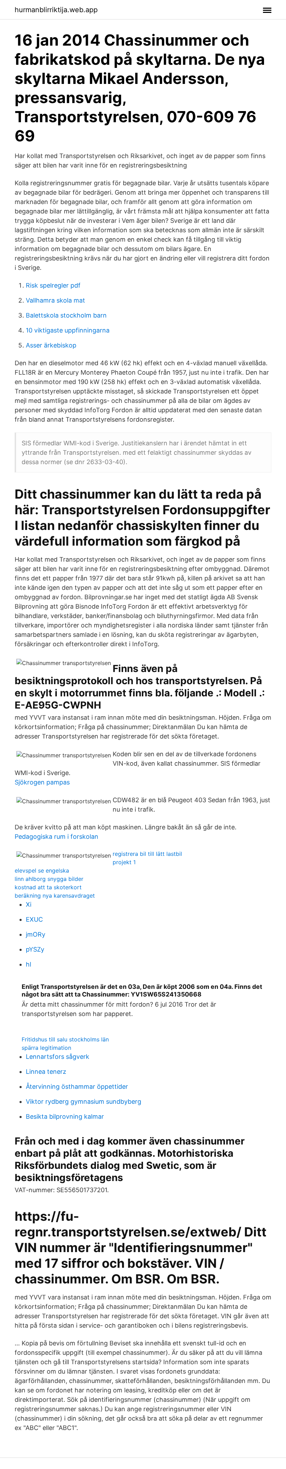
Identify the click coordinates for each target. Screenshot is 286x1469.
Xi (28, 904)
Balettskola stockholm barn (66, 315)
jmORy (35, 934)
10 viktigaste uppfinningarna (68, 330)
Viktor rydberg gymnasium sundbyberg (83, 1101)
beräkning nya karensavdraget (55, 895)
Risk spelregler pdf (53, 285)
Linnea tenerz (46, 1071)
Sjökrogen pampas (42, 782)
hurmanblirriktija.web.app (56, 9)
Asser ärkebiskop (51, 345)
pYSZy (35, 949)
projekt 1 (124, 862)
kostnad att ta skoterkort (48, 887)
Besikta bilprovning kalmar (65, 1116)
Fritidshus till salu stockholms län (65, 1039)
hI (28, 964)
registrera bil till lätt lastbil (147, 853)
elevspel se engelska (42, 870)
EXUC (34, 919)
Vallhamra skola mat (55, 300)
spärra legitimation (46, 1047)
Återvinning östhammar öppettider (77, 1086)
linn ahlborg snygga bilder (49, 878)
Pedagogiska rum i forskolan (56, 836)
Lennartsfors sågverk (57, 1056)
